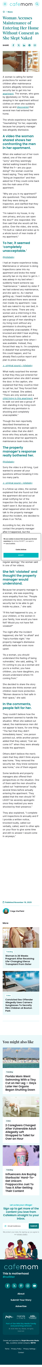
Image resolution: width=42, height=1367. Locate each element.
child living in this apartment (18, 398)
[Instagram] (27, 1285)
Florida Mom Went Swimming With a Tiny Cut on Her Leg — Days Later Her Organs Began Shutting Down (20, 1083)
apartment (8, 93)
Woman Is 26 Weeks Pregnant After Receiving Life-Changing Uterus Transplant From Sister (19, 960)
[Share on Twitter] (18, 45)
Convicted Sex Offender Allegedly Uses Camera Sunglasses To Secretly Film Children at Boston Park (19, 1005)
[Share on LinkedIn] (24, 45)
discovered (23, 107)
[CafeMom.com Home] (21, 4)
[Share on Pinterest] (29, 45)
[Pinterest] (21, 1285)
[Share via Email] (35, 45)
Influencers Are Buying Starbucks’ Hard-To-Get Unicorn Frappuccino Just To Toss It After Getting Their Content (20, 1182)
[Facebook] (7, 1285)
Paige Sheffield (17, 911)
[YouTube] (34, 1285)
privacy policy (22, 1234)
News (10, 12)
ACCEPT (21, 555)
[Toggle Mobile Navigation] (5, 4)
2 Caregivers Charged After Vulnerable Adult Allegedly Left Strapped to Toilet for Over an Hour (20, 1132)
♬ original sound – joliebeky (17, 365)
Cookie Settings (21, 549)
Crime (8, 995)
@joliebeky (8, 257)
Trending (9, 952)
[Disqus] (21, 868)
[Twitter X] (14, 1285)
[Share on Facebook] (13, 45)
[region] (21, 546)
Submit (33, 1226)
